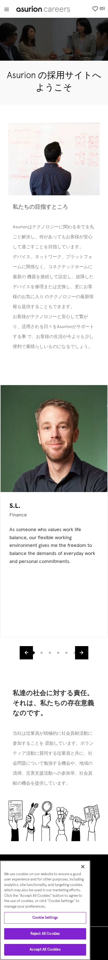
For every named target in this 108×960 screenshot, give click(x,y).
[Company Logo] (43, 8)
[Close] (83, 867)
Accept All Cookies (45, 949)
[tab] (33, 652)
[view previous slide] (26, 652)
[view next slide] (81, 652)
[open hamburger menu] (6, 9)
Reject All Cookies (45, 934)
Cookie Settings (45, 918)
